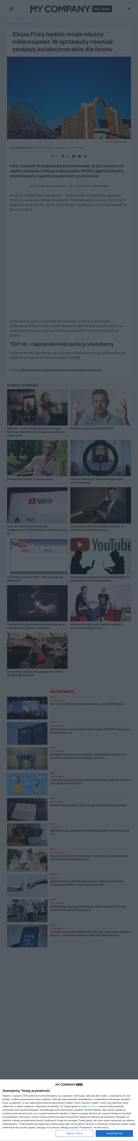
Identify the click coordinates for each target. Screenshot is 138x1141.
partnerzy (93, 1106)
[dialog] (69, 1110)
